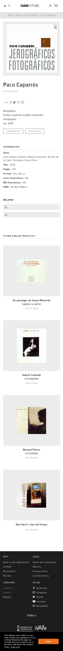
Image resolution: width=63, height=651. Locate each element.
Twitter (40, 597)
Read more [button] (15, 647)
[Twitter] (14, 102)
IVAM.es (31, 615)
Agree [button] (48, 641)
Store (30, 6)
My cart (7, 576)
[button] (55, 26)
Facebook (41, 588)
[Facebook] (10, 102)
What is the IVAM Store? (16, 562)
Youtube (41, 601)
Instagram (41, 592)
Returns (37, 567)
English (7, 597)
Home (10, 15)
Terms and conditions (44, 562)
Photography (31, 15)
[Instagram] (23, 102)
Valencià (7, 588)
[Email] (18, 102)
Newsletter (42, 606)
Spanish (7, 592)
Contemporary (13, 131)
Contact (7, 567)
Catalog (19, 15)
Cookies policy (41, 576)
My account (9, 571)
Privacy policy (40, 571)
